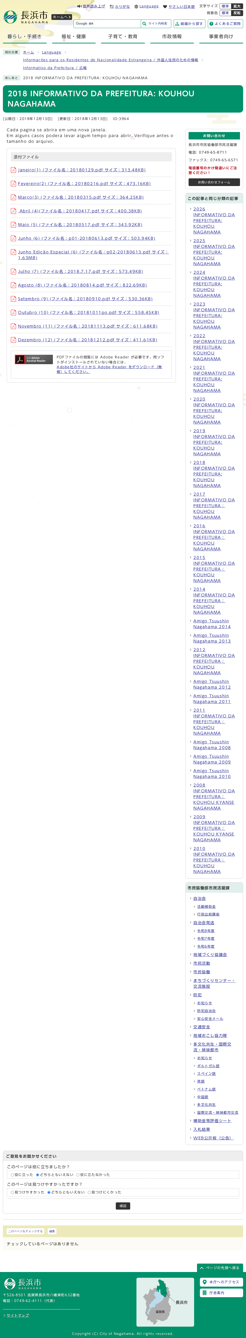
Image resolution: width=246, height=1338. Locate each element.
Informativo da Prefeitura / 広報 (55, 68)
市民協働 (201, 972)
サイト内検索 (157, 23)
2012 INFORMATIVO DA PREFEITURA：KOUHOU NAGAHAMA (214, 661)
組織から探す (192, 23)
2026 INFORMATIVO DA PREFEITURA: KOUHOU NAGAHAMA (214, 220)
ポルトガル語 (208, 1066)
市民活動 (201, 963)
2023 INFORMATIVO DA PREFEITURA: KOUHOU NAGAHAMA (214, 315)
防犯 (197, 995)
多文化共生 (206, 1104)
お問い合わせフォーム (214, 182)
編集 (52, 1231)
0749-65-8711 (213, 152)
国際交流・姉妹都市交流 (218, 1112)
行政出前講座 (208, 914)
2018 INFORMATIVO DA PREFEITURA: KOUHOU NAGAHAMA (214, 474)
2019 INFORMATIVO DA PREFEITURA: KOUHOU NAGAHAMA (214, 442)
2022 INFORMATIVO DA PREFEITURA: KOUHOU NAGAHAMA (214, 347)
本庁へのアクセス (224, 1282)
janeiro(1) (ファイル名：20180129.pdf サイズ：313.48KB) (82, 170)
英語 (201, 1081)
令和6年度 (206, 946)
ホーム (28, 52)
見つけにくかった (107, 1192)
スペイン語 (206, 1073)
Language (149, 6)
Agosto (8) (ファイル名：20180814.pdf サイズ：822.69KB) (82, 285)
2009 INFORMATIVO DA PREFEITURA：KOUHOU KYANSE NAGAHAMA (214, 828)
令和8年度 (206, 931)
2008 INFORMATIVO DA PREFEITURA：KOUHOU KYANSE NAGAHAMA (214, 796)
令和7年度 (206, 938)
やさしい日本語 (182, 6)
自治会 (199, 898)
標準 (225, 6)
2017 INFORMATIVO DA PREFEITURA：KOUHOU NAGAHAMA (214, 505)
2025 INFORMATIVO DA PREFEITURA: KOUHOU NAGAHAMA (214, 252)
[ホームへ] (25, 22)
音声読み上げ (94, 6)
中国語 (203, 1097)
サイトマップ (18, 1315)
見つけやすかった (30, 1192)
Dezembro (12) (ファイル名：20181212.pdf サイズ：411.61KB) (87, 340)
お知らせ (204, 1003)
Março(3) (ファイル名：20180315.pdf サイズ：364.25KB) (81, 197)
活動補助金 (206, 906)
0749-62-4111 (28, 1300)
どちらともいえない (57, 1174)
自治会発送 (204, 923)
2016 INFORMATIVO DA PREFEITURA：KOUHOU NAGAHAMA (214, 537)
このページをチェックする (25, 1231)
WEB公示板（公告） (213, 1138)
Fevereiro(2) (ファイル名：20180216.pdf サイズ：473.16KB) (84, 184)
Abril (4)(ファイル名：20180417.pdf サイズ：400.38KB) (80, 211)
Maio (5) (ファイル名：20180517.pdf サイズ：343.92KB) (80, 225)
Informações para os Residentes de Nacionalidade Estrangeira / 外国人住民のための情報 (110, 60)
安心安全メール (210, 1018)
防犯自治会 (206, 1011)
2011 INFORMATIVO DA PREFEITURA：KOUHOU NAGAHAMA (214, 721)
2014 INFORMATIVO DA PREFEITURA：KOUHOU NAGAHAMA (214, 600)
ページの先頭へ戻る (223, 1268)
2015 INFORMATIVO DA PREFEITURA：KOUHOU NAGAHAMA (214, 569)
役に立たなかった (95, 1174)
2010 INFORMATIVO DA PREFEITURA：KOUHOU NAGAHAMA (214, 860)
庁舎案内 (216, 1293)
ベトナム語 (206, 1089)
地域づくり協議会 (210, 955)
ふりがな (122, 6)
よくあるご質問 (228, 23)
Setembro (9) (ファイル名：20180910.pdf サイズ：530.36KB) (85, 299)
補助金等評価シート (212, 1121)
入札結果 (201, 1129)
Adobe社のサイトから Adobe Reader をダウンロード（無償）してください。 (109, 369)
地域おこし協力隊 (210, 1035)
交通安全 (201, 1027)
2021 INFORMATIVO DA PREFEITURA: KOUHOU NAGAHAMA (214, 379)
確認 (123, 1206)
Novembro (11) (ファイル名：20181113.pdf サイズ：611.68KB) (88, 326)
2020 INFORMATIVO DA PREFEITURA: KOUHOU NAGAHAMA (214, 410)
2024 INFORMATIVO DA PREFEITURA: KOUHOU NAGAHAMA (214, 284)
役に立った (24, 1174)
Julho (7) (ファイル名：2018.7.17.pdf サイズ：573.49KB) (80, 271)
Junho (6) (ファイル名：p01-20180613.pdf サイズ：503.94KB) (86, 238)
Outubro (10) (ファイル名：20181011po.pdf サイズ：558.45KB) (89, 312)
